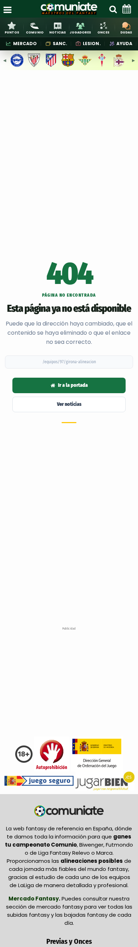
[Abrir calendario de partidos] (126, 9)
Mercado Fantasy (33, 898)
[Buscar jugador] (113, 9)
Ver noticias (69, 404)
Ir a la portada (73, 385)
